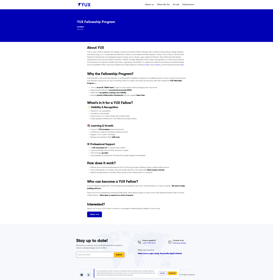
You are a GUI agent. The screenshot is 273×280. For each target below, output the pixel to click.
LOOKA (147, 65)
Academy (157, 65)
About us (149, 5)
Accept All (172, 273)
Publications (188, 5)
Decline (162, 273)
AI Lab (176, 5)
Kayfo (182, 65)
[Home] (84, 4)
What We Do (163, 5)
